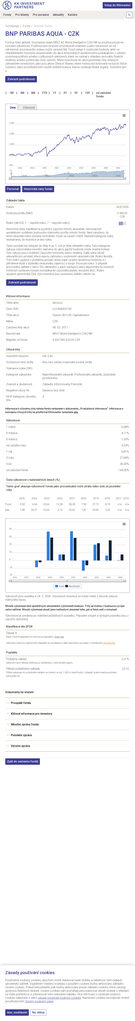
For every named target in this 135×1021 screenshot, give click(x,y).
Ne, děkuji (38, 1012)
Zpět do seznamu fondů (22, 761)
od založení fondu (103, 94)
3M (22, 93)
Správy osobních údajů (39, 1001)
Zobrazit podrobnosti (21, 79)
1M (11, 93)
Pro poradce (41, 14)
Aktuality (58, 14)
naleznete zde (109, 643)
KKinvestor (117, 5)
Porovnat (13, 189)
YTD (44, 93)
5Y (76, 93)
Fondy (7, 14)
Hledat (129, 15)
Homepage (12, 26)
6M (33, 93)
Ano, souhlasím (17, 1012)
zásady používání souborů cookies (59, 997)
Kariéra (72, 14)
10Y (87, 93)
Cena (13, 107)
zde (76, 412)
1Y (54, 93)
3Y (65, 93)
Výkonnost (29, 107)
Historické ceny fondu (38, 189)
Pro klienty (22, 14)
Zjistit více (59, 637)
